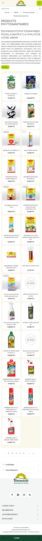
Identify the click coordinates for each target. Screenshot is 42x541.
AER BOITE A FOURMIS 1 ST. (11, 150)
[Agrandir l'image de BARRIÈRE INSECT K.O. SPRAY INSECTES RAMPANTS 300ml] (11, 396)
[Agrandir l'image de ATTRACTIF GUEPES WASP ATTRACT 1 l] (11, 340)
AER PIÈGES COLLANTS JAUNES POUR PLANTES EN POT (30, 237)
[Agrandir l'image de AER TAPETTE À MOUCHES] (31, 255)
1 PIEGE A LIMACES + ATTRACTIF (11, 94)
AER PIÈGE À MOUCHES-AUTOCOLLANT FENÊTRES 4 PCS (30, 207)
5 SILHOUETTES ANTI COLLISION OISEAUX (11, 123)
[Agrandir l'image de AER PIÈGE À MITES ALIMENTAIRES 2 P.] (11, 166)
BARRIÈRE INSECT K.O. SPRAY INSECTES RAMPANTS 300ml (11, 409)
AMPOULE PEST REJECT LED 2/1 (30, 295)
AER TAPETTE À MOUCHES (31, 266)
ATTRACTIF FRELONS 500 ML (31, 323)
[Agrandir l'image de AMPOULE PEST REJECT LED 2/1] (31, 283)
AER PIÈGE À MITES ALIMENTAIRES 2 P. (11, 178)
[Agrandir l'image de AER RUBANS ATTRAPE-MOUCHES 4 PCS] (11, 255)
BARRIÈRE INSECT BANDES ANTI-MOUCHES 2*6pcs (11, 380)
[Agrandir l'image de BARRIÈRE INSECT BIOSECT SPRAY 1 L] (31, 368)
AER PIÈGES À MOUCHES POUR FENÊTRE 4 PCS (11, 236)
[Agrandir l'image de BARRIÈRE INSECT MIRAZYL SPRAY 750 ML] (11, 427)
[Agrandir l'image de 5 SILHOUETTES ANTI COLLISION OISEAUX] (11, 111)
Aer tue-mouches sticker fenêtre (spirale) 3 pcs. (11, 295)
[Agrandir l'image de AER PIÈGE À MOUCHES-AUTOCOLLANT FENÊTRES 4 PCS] (31, 194)
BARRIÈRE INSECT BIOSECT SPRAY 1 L (31, 380)
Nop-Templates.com (24, 529)
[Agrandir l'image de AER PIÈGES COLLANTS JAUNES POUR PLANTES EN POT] (31, 224)
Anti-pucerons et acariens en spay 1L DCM (11, 323)
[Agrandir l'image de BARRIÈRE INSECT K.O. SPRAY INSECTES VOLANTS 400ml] (31, 396)
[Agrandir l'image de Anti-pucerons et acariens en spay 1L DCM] (11, 311)
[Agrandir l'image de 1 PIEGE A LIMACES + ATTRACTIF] (11, 82)
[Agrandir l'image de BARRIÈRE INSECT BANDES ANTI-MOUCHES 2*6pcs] (11, 368)
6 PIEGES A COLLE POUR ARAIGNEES (30, 123)
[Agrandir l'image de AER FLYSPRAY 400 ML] (31, 139)
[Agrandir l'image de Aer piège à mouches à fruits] (11, 194)
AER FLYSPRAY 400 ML (31, 150)
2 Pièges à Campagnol (30, 93)
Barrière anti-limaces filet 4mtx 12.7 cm (31, 352)
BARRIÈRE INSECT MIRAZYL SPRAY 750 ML (11, 439)
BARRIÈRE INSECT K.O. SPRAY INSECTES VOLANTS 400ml (30, 409)
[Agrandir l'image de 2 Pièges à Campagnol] (31, 82)
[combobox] (19, 8)
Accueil (7, 12)
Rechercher (40, 8)
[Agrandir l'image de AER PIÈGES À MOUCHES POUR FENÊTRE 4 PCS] (11, 224)
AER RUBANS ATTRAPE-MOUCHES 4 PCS (11, 267)
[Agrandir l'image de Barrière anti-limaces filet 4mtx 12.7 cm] (31, 340)
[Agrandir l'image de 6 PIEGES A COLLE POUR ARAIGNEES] (31, 111)
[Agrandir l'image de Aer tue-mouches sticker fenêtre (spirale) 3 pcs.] (11, 283)
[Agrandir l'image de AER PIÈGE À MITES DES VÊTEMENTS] (31, 166)
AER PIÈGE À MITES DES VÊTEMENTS (30, 178)
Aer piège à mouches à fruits (11, 206)
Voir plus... (5, 67)
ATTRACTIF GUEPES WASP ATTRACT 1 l (11, 352)
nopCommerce (24, 527)
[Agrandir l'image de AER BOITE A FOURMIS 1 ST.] (11, 139)
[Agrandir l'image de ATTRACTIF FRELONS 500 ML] (31, 311)
